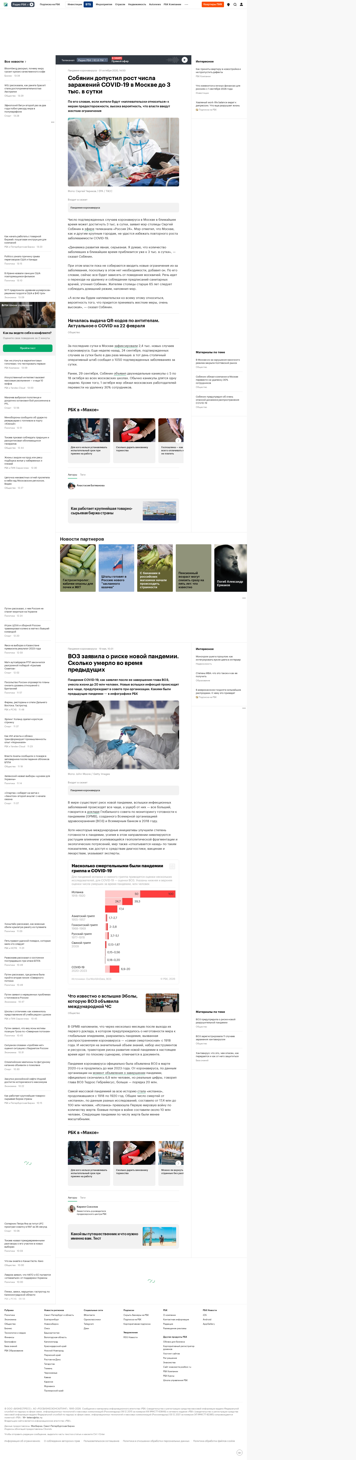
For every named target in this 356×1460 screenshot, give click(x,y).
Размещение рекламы (174, 1362)
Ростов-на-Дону (52, 1394)
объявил (120, 372)
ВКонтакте (89, 1349)
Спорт (7, 115)
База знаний (202, 1077)
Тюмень (48, 1402)
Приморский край (53, 1425)
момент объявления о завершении (119, 1107)
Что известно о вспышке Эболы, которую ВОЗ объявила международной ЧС (103, 1001)
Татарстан (49, 1398)
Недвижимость (204, 663)
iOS (205, 1349)
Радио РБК (19, 4)
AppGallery (209, 1358)
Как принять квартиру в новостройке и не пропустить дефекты (218, 70)
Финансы (9, 1371)
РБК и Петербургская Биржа (19, 246)
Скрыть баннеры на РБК (136, 1349)
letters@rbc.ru (34, 1452)
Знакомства (169, 1396)
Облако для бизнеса (174, 1376)
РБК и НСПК (10, 947)
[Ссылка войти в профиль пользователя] (241, 4)
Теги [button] (82, 474)
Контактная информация (176, 1353)
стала (141, 1125)
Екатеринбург (51, 1353)
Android (207, 1353)
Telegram (89, 1358)
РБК (70, 1084)
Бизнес (8, 75)
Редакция (168, 1358)
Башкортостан (52, 1367)
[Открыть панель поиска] (235, 4)
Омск (47, 1362)
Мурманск (49, 1420)
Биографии (10, 1376)
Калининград (51, 1376)
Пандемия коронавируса (82, 70)
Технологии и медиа (15, 1367)
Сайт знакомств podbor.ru (177, 1401)
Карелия (48, 1416)
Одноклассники (92, 1353)
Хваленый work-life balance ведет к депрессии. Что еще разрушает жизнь (218, 103)
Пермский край (52, 1389)
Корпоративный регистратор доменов (179, 1382)
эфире (89, 228)
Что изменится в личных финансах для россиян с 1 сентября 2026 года (218, 87)
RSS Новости (130, 1371)
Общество (10, 95)
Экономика (10, 297)
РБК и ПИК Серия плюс (16, 467)
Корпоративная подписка (136, 1358)
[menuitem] (50, 4)
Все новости (14, 61)
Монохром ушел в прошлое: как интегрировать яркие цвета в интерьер (218, 658)
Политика (9, 263)
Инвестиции (202, 92)
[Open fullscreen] (172, 866)
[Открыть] (27, 4)
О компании (169, 1349)
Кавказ (47, 1411)
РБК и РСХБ (10, 709)
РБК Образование (13, 1385)
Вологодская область (55, 1371)
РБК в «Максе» (83, 410)
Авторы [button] (72, 474)
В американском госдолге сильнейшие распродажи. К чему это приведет (218, 691)
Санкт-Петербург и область (59, 1349)
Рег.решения (170, 1392)
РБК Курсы (168, 1410)
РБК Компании (11, 367)
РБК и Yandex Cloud (14, 387)
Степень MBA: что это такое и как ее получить (216, 674)
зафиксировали (126, 345)
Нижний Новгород (54, 1385)
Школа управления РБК (175, 1414)
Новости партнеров (82, 539)
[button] (228, 4)
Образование (203, 680)
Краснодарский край (55, 1380)
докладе (93, 811)
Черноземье (50, 1407)
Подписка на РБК (132, 1353)
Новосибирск (51, 1358)
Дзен (86, 1362)
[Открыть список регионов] (228, 4)
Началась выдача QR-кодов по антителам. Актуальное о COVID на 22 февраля (113, 323)
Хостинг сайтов (171, 1388)
